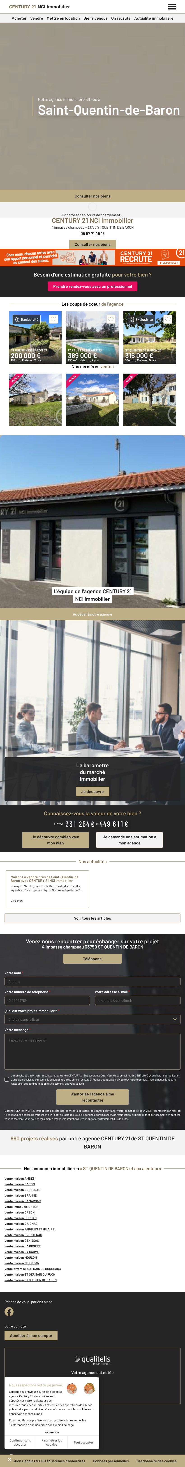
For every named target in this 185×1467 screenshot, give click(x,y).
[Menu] (172, 6)
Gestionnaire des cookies (156, 1461)
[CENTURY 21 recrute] (92, 257)
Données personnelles (111, 1461)
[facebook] (9, 1311)
